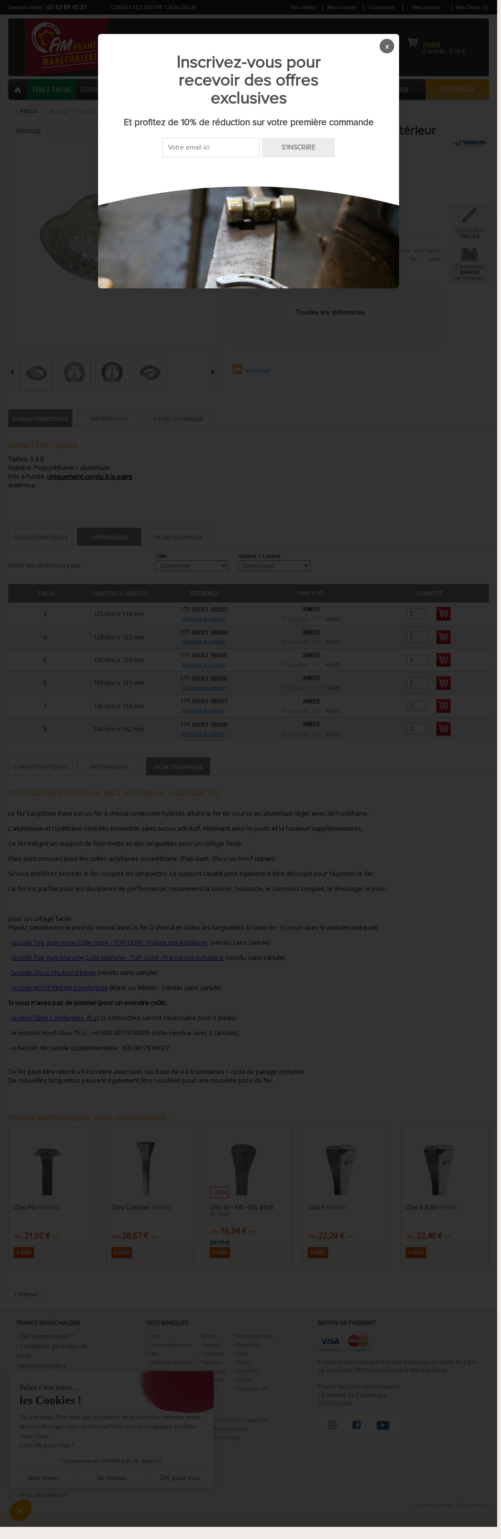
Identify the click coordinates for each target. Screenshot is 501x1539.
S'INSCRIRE (299, 147)
